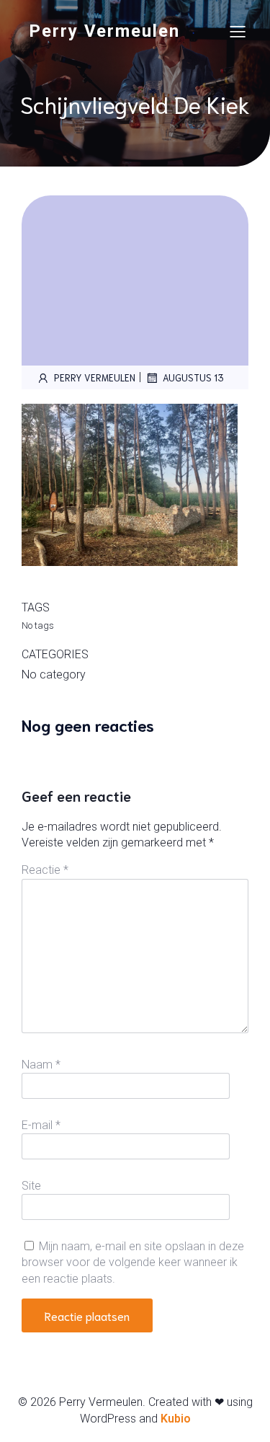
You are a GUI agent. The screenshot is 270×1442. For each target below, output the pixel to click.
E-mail (41, 1125)
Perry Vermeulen (94, 377)
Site (31, 1186)
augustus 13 (193, 377)
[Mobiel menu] (237, 31)
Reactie (45, 870)
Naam (41, 1064)
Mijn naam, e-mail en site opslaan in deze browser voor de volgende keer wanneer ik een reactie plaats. (133, 1262)
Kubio (176, 1418)
